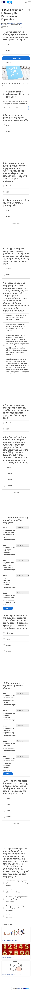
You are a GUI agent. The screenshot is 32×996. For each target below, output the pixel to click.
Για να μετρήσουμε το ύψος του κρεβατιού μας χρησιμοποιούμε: (9, 730)
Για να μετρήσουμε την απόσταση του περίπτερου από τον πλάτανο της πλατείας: (9, 598)
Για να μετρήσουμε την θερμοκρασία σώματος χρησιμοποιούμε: (9, 549)
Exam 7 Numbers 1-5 (8, 957)
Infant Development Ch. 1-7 (10, 940)
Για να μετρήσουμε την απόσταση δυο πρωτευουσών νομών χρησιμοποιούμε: (9, 533)
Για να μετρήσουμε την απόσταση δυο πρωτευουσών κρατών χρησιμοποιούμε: (9, 699)
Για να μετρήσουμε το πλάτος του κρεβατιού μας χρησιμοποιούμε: (9, 565)
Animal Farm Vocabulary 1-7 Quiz (11, 974)
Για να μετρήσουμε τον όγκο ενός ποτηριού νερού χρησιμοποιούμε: (9, 745)
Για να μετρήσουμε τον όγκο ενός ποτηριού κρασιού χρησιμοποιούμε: (9, 581)
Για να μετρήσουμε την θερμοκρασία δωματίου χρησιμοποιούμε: (9, 715)
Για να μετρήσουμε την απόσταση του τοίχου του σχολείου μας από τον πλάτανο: (9, 763)
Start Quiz (16, 58)
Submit (8, 608)
